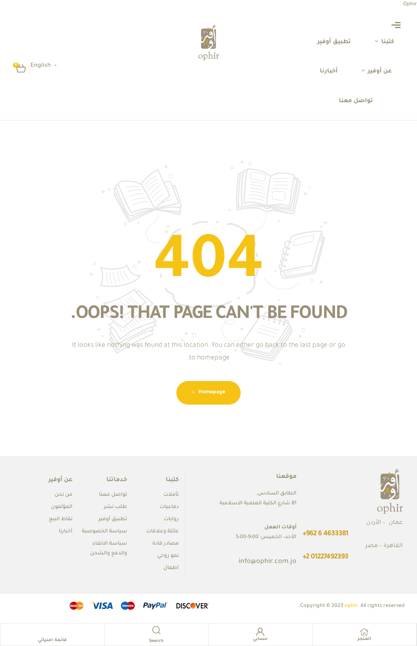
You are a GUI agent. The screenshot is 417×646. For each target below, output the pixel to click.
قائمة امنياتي (52, 640)
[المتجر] (364, 632)
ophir (351, 606)
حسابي (260, 639)
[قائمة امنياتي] (52, 633)
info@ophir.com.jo (267, 561)
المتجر (364, 639)
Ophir (410, 4)
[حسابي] (260, 632)
